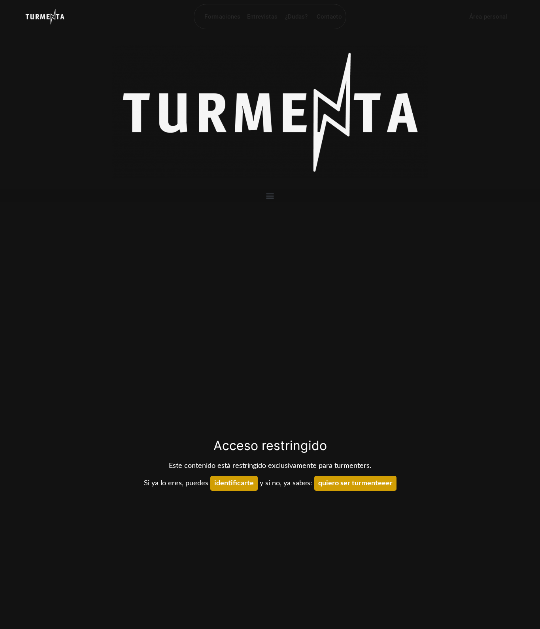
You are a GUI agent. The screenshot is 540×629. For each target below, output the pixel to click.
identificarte (234, 483)
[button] (270, 195)
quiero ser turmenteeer (355, 483)
